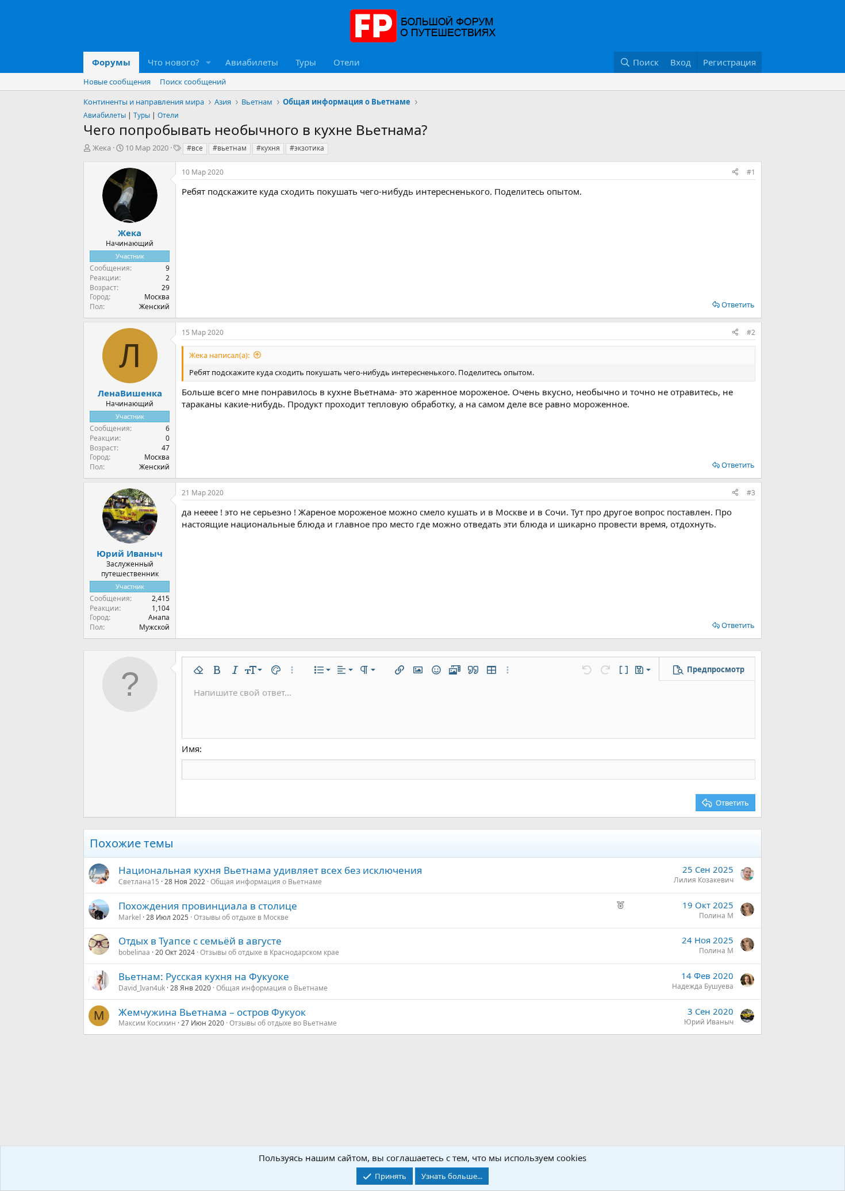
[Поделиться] (735, 172)
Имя (190, 748)
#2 (751, 332)
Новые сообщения (117, 81)
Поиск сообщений (193, 81)
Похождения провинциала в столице (207, 905)
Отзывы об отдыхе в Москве (241, 917)
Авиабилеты (251, 62)
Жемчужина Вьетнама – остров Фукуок (212, 1012)
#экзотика (307, 148)
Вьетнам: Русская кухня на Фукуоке (203, 976)
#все (195, 148)
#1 (751, 172)
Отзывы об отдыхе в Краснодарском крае (269, 952)
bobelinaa (134, 952)
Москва (157, 297)
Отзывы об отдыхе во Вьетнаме (283, 1023)
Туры (305, 62)
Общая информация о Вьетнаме (266, 881)
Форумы (111, 62)
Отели (346, 62)
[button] (209, 62)
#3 (751, 493)
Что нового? (173, 62)
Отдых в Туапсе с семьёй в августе (200, 940)
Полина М (716, 915)
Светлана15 (138, 881)
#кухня (268, 148)
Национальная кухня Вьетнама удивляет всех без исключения (270, 870)
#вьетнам (230, 148)
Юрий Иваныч (708, 1022)
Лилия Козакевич (703, 880)
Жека (102, 147)
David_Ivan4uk (141, 988)
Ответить (738, 304)
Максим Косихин (147, 1023)
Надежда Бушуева (702, 986)
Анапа (159, 617)
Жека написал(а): (219, 355)
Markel (129, 917)
